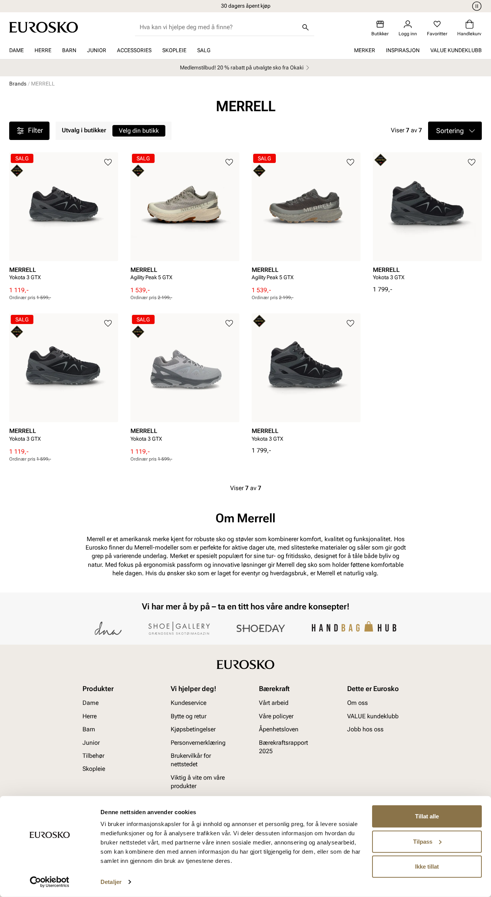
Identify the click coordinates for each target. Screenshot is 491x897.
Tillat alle (427, 816)
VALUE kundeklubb (456, 50)
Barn (69, 50)
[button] (455, 131)
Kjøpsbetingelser (193, 729)
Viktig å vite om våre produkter (198, 782)
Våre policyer (276, 716)
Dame (16, 50)
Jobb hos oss (365, 729)
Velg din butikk (139, 130)
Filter (35, 130)
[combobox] (218, 27)
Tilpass (422, 841)
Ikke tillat (427, 866)
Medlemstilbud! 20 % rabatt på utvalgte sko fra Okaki (241, 67)
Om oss (357, 702)
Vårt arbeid (273, 702)
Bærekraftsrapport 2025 (283, 746)
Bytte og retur (188, 716)
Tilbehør (93, 755)
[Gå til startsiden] (43, 27)
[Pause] (476, 6)
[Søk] (305, 27)
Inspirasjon (403, 50)
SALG (204, 50)
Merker (364, 50)
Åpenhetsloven (278, 729)
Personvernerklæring (198, 742)
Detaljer (111, 882)
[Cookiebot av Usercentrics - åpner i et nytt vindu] (49, 882)
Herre (43, 50)
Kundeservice (188, 702)
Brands (17, 84)
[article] (63, 219)
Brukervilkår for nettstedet (191, 760)
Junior (96, 50)
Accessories (134, 50)
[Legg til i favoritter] (108, 162)
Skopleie (174, 50)
